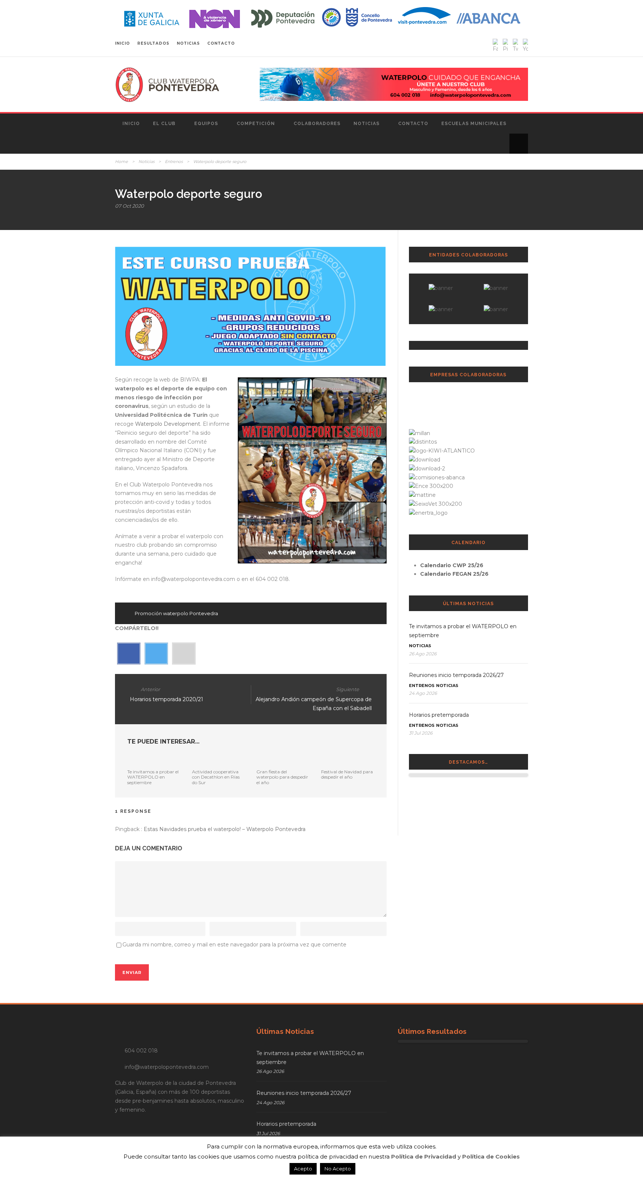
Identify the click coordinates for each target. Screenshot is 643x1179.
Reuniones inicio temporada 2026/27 (456, 675)
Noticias (367, 123)
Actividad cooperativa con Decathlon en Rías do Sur (216, 777)
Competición (256, 123)
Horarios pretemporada (439, 715)
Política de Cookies (491, 1156)
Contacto (413, 123)
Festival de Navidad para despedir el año (347, 774)
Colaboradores (317, 123)
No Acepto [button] (337, 1169)
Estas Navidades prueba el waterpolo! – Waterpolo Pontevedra (224, 829)
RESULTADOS (153, 43)
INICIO (122, 43)
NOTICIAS (188, 43)
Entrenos (174, 161)
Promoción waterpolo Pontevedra (176, 613)
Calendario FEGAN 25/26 (454, 574)
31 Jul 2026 (420, 733)
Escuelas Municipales (473, 123)
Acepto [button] (303, 1169)
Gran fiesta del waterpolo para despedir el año (282, 777)
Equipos (206, 123)
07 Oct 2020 (129, 206)
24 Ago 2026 (423, 693)
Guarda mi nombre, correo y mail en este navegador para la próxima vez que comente (234, 944)
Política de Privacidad (423, 1156)
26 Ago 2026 (422, 653)
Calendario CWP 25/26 (451, 565)
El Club (164, 123)
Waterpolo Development (167, 424)
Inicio (131, 123)
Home (121, 161)
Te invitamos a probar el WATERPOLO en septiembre (153, 777)
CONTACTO (221, 43)
